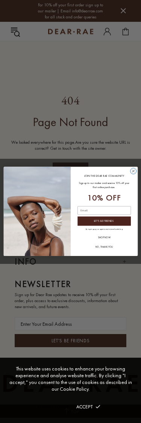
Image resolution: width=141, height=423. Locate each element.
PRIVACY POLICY (53, 407)
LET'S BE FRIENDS (104, 221)
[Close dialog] (133, 171)
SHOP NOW (104, 237)
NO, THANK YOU (104, 247)
